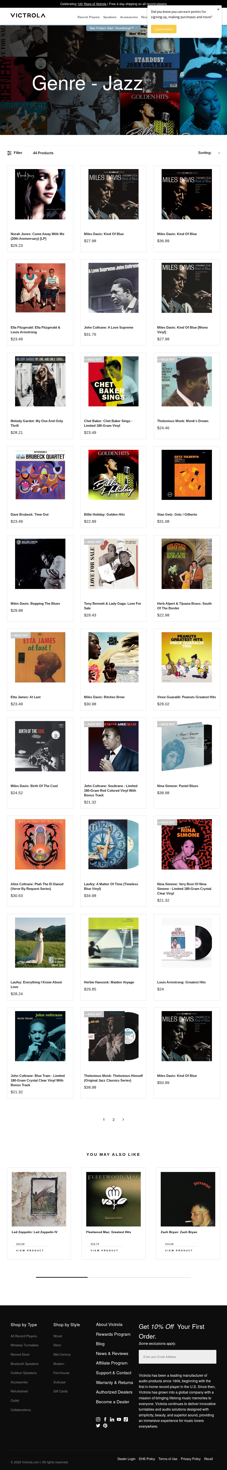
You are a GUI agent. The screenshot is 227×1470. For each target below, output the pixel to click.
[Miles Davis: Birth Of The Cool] (40, 746)
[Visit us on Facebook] (105, 1420)
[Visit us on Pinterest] (105, 1426)
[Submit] (211, 1356)
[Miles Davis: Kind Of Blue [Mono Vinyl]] (187, 288)
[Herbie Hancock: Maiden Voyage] (113, 943)
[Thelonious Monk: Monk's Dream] (187, 381)
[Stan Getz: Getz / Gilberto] (187, 475)
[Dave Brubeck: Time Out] (40, 475)
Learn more (163, 29)
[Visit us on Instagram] (98, 1420)
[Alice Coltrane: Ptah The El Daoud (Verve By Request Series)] (40, 844)
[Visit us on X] (98, 1426)
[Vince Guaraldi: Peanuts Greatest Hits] (187, 657)
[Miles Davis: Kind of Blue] (113, 194)
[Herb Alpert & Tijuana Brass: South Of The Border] (187, 564)
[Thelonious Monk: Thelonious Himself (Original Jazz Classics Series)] (113, 1036)
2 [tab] (113, 1277)
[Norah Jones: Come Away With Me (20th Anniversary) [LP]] (40, 194)
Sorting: (205, 153)
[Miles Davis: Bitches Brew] (113, 657)
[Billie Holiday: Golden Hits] (113, 475)
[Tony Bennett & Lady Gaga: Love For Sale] (113, 564)
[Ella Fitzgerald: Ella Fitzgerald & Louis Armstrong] (40, 288)
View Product (30, 1250)
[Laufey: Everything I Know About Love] (40, 943)
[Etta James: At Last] (40, 657)
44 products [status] (43, 153)
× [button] (218, 9)
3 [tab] (165, 1277)
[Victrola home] (28, 16)
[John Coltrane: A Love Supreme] (113, 288)
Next (113, 1267)
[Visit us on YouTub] (119, 1420)
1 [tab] (62, 1277)
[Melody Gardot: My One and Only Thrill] (40, 381)
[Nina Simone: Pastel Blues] (187, 746)
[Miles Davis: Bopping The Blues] (40, 564)
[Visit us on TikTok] (126, 1420)
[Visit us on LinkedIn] (112, 1420)
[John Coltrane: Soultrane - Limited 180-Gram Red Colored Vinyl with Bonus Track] (113, 746)
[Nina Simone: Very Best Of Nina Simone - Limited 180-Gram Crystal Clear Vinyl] (187, 844)
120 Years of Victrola (91, 4)
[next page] (123, 1119)
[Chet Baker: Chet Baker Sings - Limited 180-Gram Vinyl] (113, 381)
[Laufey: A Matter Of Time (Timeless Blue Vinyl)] (113, 844)
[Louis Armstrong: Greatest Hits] (187, 943)
